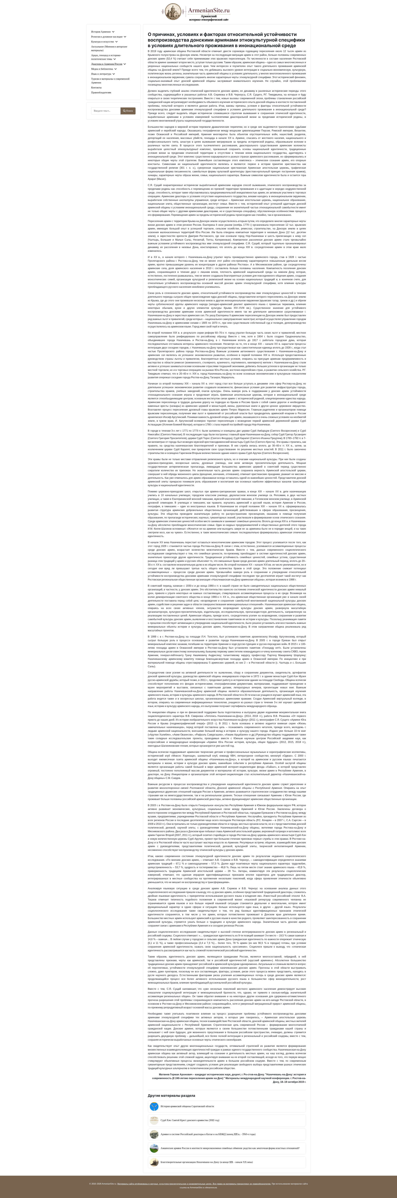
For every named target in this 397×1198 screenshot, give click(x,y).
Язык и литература (101, 74)
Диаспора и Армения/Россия (106, 64)
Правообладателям (101, 92)
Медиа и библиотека (102, 69)
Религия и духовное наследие (107, 36)
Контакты (96, 87)
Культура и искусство (102, 41)
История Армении (101, 31)
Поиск (129, 110)
